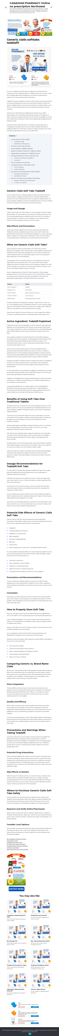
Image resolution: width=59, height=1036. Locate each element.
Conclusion (17, 160)
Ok (30, 1033)
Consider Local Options (20, 182)
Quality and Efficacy (19, 169)
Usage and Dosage (19, 141)
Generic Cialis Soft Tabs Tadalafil (20, 139)
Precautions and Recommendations (24, 158)
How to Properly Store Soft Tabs (20, 162)
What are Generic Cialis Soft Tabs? (21, 146)
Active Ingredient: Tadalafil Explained (22, 148)
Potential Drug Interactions (21, 174)
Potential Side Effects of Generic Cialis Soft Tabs (24, 156)
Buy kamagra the (12, 941)
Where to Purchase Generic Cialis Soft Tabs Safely (25, 178)
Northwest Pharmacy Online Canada (17, 849)
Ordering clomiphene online (40, 965)
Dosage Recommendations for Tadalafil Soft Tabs (25, 153)
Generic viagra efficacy (38, 989)
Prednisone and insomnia (39, 915)
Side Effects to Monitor (20, 176)
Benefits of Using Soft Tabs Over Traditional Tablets (26, 151)
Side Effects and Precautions (21, 143)
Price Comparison (19, 167)
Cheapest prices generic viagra (16, 965)
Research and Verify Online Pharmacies (24, 180)
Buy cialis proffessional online (40, 941)
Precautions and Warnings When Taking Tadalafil (25, 171)
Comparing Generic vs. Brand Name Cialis (23, 165)
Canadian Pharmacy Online (15, 842)
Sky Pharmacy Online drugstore (16, 844)
